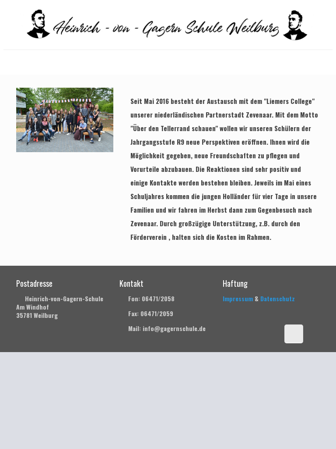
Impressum (238, 298)
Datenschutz (277, 298)
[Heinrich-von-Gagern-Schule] (168, 25)
